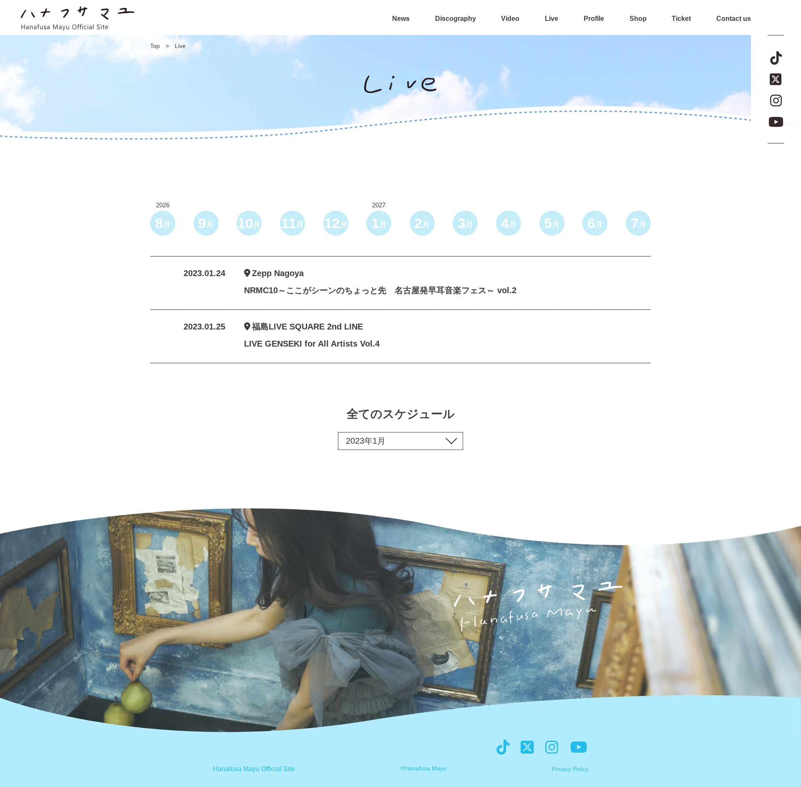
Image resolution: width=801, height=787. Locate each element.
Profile (594, 18)
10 (249, 223)
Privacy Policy (570, 769)
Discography (455, 18)
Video (510, 18)
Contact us (733, 18)
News (401, 18)
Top (155, 46)
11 (292, 223)
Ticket (681, 18)
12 (336, 223)
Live (551, 18)
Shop (638, 18)
